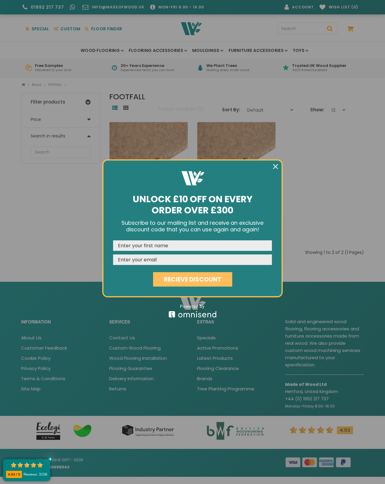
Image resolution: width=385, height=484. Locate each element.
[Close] (275, 166)
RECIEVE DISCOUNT (192, 279)
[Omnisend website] (192, 311)
